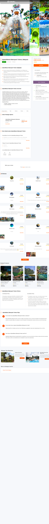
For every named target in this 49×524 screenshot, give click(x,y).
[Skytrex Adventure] (7, 357)
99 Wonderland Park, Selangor (16, 282)
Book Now (41, 65)
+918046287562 (39, 75)
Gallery (47, 6)
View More (25, 343)
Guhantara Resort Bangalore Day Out (40, 282)
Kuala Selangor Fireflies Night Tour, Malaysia (5, 282)
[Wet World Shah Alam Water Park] (32, 357)
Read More (28, 140)
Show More (25, 259)
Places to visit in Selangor (7, 370)
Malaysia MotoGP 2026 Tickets (29, 282)
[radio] (16, 121)
